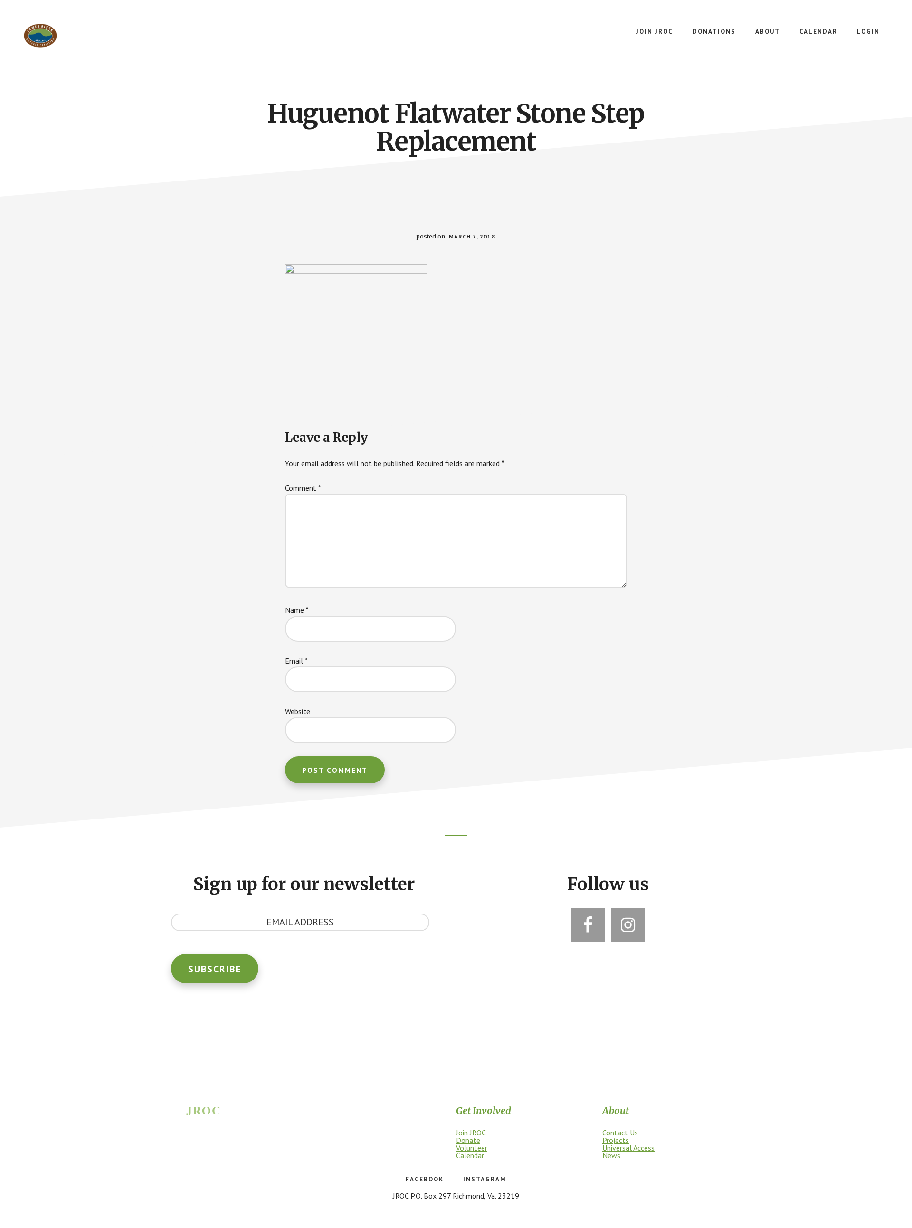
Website (297, 711)
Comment (303, 488)
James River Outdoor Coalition (40, 35)
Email (296, 661)
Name (297, 610)
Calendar (470, 1155)
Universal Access (628, 1147)
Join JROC (471, 1132)
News (611, 1155)
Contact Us (620, 1132)
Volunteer (471, 1147)
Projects (615, 1140)
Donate (468, 1140)
